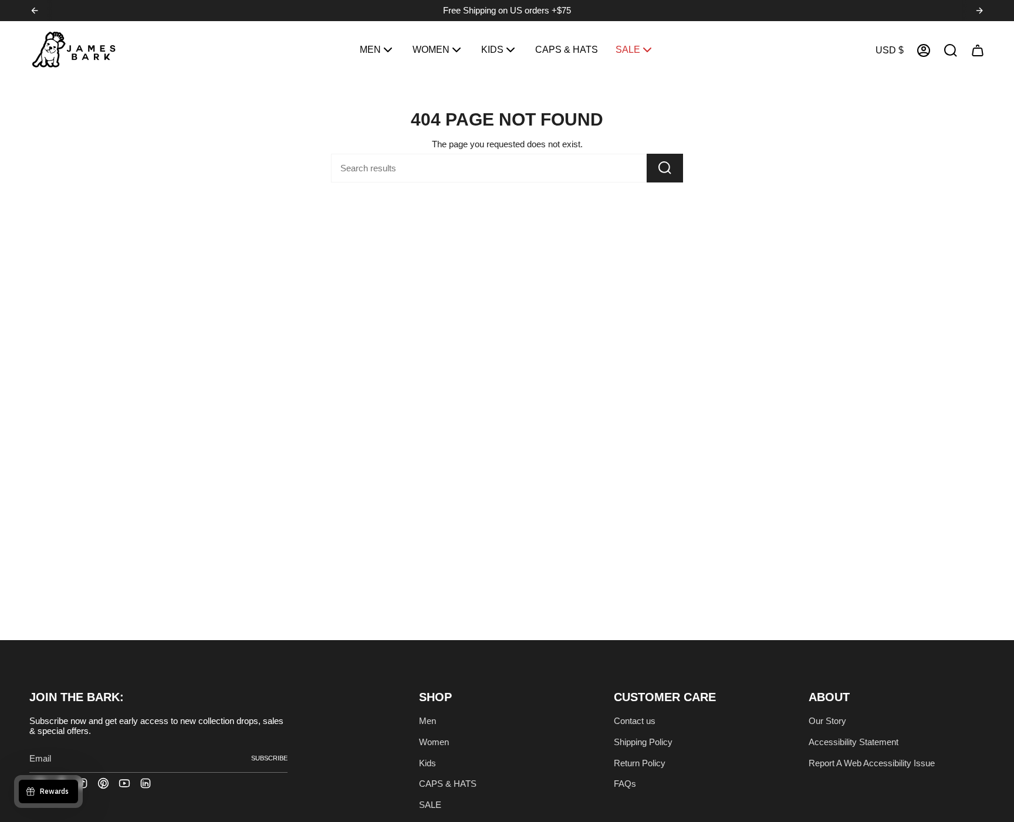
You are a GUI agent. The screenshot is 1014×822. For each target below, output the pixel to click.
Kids (427, 763)
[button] (377, 50)
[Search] (665, 168)
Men (427, 721)
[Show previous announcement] (34, 10)
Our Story (827, 721)
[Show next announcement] (979, 10)
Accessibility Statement (853, 742)
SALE (430, 805)
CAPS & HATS (447, 784)
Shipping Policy (643, 742)
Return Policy (639, 763)
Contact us (634, 721)
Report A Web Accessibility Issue (872, 763)
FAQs (625, 784)
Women (434, 742)
